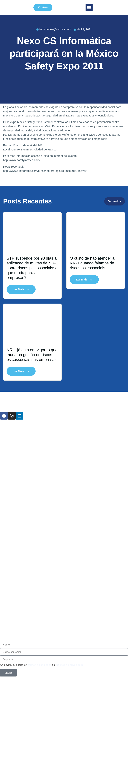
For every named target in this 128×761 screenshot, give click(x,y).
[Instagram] (12, 416)
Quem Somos (25, 442)
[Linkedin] (19, 416)
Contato (15, 462)
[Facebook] (4, 416)
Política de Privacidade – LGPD (58, 723)
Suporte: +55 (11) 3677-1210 (51, 611)
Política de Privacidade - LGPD (57, 482)
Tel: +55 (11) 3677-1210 (42, 601)
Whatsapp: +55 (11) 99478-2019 (58, 622)
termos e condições (39, 664)
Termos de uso (27, 513)
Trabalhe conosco (33, 472)
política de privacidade (70, 664)
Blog (8, 452)
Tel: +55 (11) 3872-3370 (42, 591)
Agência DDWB (99, 709)
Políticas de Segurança (43, 737)
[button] (89, 7)
